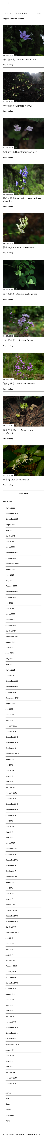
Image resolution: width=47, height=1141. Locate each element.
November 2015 (12, 982)
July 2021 (9, 647)
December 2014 (12, 1027)
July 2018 (9, 820)
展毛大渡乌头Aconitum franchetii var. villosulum (22, 199)
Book (8, 1104)
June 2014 (10, 1055)
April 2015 (9, 1010)
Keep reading (8, 65)
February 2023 (11, 586)
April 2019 (9, 781)
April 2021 (9, 664)
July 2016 (9, 938)
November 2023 (12, 552)
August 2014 (10, 1050)
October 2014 (11, 1038)
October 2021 (11, 630)
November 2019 (12, 742)
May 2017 (9, 899)
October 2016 (11, 927)
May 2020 (9, 720)
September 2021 (12, 636)
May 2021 (9, 658)
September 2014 (12, 1044)
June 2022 (10, 608)
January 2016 (11, 971)
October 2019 (11, 748)
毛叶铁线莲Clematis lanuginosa (19, 59)
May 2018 (9, 832)
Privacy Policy (35, 1134)
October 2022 (11, 597)
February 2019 (11, 792)
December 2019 (12, 737)
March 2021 (10, 670)
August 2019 (10, 759)
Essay (8, 1109)
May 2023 (9, 580)
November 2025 (12, 519)
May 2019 (9, 776)
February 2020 (11, 725)
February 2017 (11, 910)
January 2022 (11, 625)
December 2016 (12, 915)
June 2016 (10, 943)
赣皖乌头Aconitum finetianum (18, 247)
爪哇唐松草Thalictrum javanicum (20, 152)
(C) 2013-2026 (8, 1134)
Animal (8, 1092)
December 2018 (12, 804)
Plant (8, 1120)
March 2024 (10, 547)
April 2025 (9, 530)
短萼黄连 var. (18, 431)
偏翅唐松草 (19, 383)
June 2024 (10, 541)
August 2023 (10, 569)
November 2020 (12, 686)
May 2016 (9, 949)
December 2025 (12, 513)
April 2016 (9, 955)
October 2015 (11, 988)
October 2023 (11, 558)
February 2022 (11, 619)
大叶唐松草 (18, 340)
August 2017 (10, 882)
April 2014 (9, 1066)
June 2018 (10, 826)
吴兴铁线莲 (20, 293)
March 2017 (10, 904)
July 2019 (9, 765)
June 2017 (10, 893)
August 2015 (10, 994)
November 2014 (12, 1033)
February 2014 (11, 1077)
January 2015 (11, 1022)
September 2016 (12, 932)
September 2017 (12, 876)
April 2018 (9, 837)
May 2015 (9, 1005)
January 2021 (11, 675)
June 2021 (10, 653)
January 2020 (11, 731)
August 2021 (10, 642)
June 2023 (10, 575)
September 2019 (12, 753)
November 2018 (12, 809)
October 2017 (11, 871)
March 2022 (10, 614)
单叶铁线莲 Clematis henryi (17, 105)
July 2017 (9, 887)
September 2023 (12, 563)
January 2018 (11, 854)
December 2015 (12, 977)
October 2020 (11, 692)
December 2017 (12, 860)
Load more (23, 493)
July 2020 (9, 709)
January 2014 (11, 1083)
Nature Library (23, 8)
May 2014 (9, 1061)
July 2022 (9, 603)
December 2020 (12, 681)
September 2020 (12, 698)
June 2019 (10, 770)
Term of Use (21, 1134)
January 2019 (11, 798)
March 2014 (10, 1072)
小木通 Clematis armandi (16, 479)
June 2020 (10, 714)
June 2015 (10, 999)
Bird (7, 1098)
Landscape (10, 1115)
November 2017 (12, 865)
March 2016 (10, 960)
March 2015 (10, 1016)
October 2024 (11, 535)
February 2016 (11, 966)
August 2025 (10, 524)
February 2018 (11, 848)
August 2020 (10, 703)
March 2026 (10, 508)
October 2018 (11, 815)
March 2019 (10, 787)
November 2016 (12, 921)
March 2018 (10, 843)
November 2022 (12, 591)
